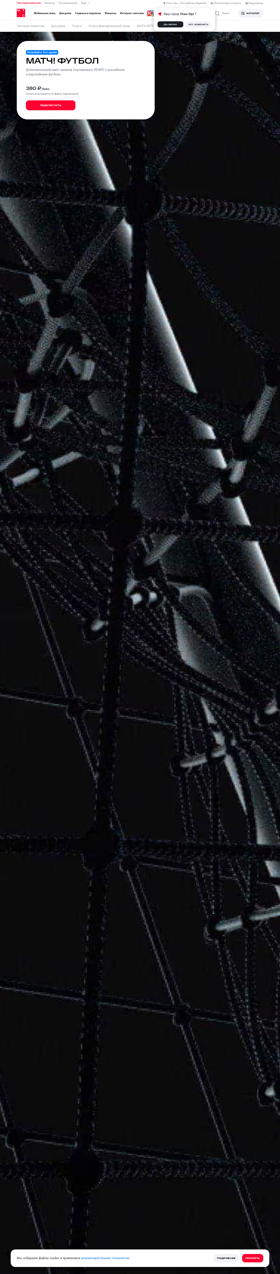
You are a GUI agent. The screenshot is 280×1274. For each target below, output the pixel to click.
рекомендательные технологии (105, 1258)
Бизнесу (50, 3)
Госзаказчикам (68, 3)
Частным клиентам (29, 3)
